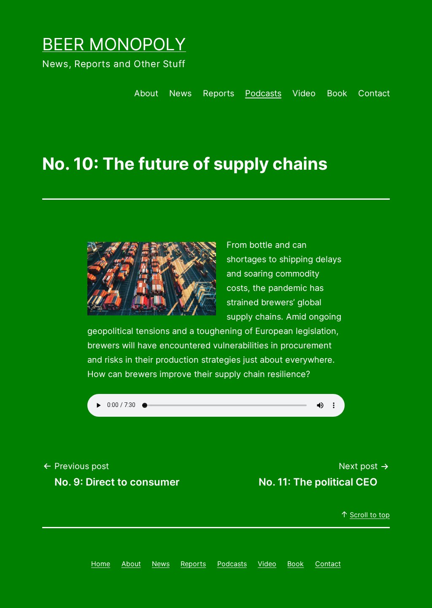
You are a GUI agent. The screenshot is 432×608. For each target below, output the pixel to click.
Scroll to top (370, 514)
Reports (218, 93)
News (180, 93)
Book (337, 93)
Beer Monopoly (114, 44)
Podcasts (263, 93)
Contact (374, 93)
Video (304, 93)
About (146, 93)
